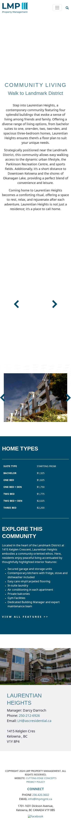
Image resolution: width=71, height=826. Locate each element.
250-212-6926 (29, 715)
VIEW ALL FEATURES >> (25, 616)
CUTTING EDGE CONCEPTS (41, 778)
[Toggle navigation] (57, 7)
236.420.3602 (40, 795)
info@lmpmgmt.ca (40, 799)
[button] (67, 8)
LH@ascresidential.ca (34, 720)
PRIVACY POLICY (35, 781)
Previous (16, 304)
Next (54, 304)
